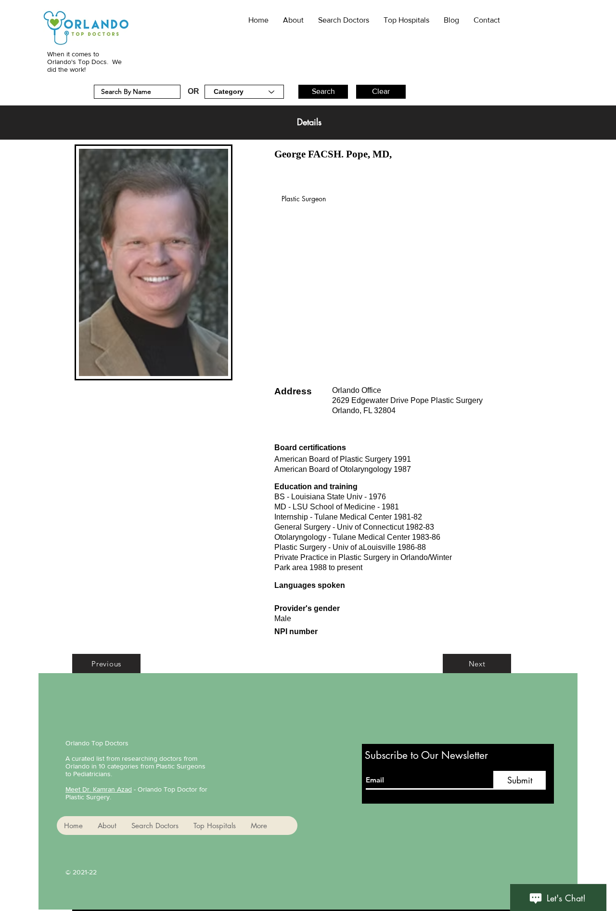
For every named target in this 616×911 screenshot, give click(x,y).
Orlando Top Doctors (96, 743)
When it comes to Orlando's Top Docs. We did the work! (84, 61)
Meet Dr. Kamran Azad (98, 789)
